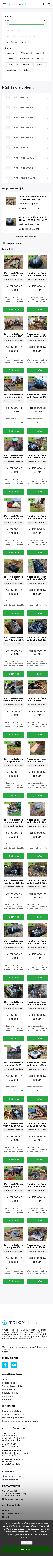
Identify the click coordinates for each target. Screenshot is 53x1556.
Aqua (40, 53)
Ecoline (12, 58)
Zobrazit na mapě (13, 1499)
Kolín (7, 1517)
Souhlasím (26, 1549)
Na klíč (12, 42)
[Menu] (4, 4)
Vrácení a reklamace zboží (16, 1414)
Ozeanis (27, 64)
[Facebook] (5, 1365)
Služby (24, 42)
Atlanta (12, 53)
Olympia (12, 64)
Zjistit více (14, 309)
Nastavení (26, 1542)
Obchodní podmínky (13, 1418)
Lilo (40, 58)
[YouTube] (14, 1365)
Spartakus (13, 70)
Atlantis (26, 53)
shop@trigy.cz (11, 1480)
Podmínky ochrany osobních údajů (20, 1421)
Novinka (24, 36)
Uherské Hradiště (13, 1514)
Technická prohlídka (12, 1386)
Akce (11, 36)
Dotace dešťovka (11, 1389)
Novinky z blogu (10, 1393)
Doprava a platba (11, 1411)
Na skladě (13, 31)
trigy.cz (5, 1351)
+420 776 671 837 (13, 1476)
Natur (28, 70)
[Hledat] (43, 4)
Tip (36, 36)
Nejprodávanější (15, 243)
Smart (41, 64)
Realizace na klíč (11, 1383)
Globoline (26, 58)
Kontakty (6, 1399)
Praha (7, 1510)
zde (30, 1537)
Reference (7, 1396)
